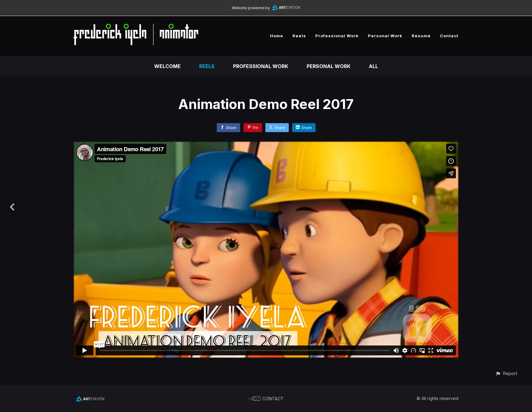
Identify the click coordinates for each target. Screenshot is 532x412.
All (373, 66)
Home (276, 35)
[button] (506, 373)
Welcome (167, 66)
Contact (449, 35)
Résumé (421, 35)
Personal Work (385, 35)
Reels (299, 35)
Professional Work (337, 35)
